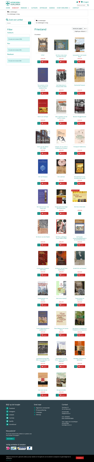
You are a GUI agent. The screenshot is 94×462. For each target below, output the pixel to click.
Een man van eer (42, 390)
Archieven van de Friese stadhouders (61, 269)
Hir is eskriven (61, 177)
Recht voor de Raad (43, 117)
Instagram (12, 411)
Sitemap (38, 415)
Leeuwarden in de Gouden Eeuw (79, 55)
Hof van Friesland (42, 177)
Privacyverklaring (41, 410)
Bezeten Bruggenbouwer (79, 117)
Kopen (44, 62)
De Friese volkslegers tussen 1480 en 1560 (61, 237)
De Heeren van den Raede (43, 237)
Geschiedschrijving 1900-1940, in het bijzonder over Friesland (43, 360)
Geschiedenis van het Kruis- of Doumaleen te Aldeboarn (61, 360)
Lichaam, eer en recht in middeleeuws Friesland (61, 147)
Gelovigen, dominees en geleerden (79, 359)
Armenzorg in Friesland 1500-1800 (43, 269)
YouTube (11, 418)
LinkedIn (11, 415)
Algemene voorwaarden (43, 408)
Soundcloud (12, 424)
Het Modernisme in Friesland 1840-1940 (61, 85)
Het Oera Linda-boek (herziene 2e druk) (61, 55)
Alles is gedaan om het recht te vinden (61, 117)
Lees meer (8, 460)
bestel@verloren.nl (67, 425)
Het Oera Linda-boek (79, 207)
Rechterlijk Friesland (79, 85)
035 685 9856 (65, 412)
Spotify (11, 421)
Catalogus (39, 412)
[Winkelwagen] (82, 2)
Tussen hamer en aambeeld (79, 299)
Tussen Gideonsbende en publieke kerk (42, 329)
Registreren (77, 2)
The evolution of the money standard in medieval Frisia (43, 86)
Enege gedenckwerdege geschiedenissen (61, 207)
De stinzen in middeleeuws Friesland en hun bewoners (80, 329)
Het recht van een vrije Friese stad (43, 207)
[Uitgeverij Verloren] (13, 3)
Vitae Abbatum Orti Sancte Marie (61, 329)
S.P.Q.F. (43, 55)
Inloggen (86, 2)
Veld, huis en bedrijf (61, 298)
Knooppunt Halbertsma (80, 147)
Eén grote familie (61, 390)
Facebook (12, 408)
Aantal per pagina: (77, 28)
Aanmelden (10, 439)
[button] (28, 8)
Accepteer (79, 458)
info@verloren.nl (66, 413)
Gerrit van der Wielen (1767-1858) (42, 147)
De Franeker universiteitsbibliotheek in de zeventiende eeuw (79, 238)
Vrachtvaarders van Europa (43, 299)
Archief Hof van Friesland (79, 268)
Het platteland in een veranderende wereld (79, 177)
